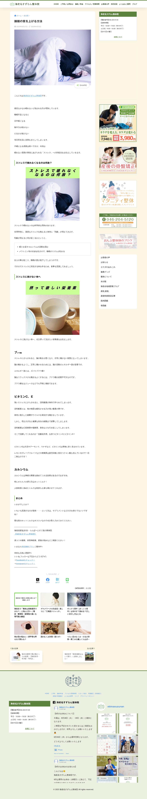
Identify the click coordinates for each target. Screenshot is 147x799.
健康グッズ (105, 272)
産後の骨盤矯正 (58, 696)
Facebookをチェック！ (25, 560)
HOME (47, 693)
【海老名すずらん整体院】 (25, 534)
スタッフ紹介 (82, 693)
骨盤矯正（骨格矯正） (95, 693)
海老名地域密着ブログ (110, 286)
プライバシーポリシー (87, 696)
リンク (77, 696)
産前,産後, (105, 291)
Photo (60, 750)
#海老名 (57, 746)
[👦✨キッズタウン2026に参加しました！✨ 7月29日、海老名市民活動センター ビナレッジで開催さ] (128, 745)
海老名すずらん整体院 (32, 96)
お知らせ (104, 262)
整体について (106, 277)
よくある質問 (68, 696)
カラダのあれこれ (108, 267)
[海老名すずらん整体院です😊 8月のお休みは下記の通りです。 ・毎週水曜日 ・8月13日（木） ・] (107, 745)
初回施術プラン (28, 547)
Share (67, 753)
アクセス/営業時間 (71, 693)
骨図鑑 (103, 306)
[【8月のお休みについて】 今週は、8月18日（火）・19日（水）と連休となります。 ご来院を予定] (107, 723)
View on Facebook (59, 753)
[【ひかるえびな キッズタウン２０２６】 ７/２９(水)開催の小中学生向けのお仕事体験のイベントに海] (107, 766)
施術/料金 (60, 693)
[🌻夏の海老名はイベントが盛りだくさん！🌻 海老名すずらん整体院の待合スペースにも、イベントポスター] (128, 766)
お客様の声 (105, 258)
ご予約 (53, 693)
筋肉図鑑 (104, 301)
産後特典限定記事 (108, 296)
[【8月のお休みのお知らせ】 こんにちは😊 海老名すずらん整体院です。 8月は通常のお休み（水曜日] (128, 723)
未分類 (88, 588)
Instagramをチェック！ (25, 564)
